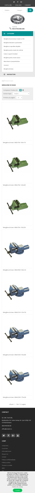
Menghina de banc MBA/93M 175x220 (14, 397)
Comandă (28, 5)
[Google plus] (21, 1)
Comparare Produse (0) (10, 90)
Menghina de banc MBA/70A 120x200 (14, 185)
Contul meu (8, 5)
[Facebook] (17, 1)
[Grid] (20, 90)
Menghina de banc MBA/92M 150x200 (14, 355)
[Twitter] (14, 1)
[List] (23, 90)
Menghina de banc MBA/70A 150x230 (14, 227)
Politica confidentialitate (8, 460)
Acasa (3, 80)
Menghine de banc (9, 80)
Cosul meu (5, 448)
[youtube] (18, 435)
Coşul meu (18, 5)
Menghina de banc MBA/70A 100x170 (14, 142)
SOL (3, 471)
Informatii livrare (6, 451)
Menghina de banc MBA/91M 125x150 (14, 312)
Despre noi (5, 454)
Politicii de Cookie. (17, 487)
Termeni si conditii (7, 465)
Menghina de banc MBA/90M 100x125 (14, 270)
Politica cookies (6, 462)
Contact (4, 457)
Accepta (17, 490)
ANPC (3, 468)
